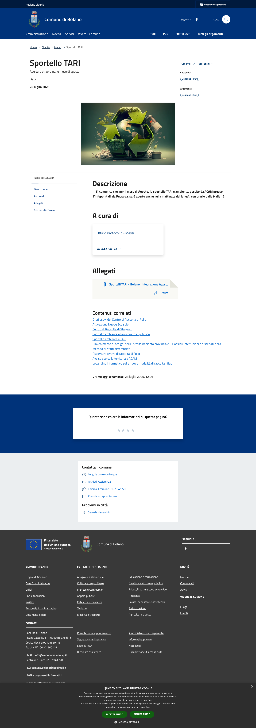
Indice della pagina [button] (44, 178)
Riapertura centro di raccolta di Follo (116, 353)
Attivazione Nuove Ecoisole (110, 324)
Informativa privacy (140, 639)
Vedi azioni (204, 64)
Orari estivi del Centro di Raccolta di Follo (119, 319)
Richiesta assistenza (89, 652)
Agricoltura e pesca (140, 614)
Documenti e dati (36, 615)
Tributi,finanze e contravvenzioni (148, 589)
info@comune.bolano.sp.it (50, 655)
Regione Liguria (35, 4)
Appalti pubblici (86, 596)
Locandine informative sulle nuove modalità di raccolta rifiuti (132, 363)
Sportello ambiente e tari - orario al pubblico (121, 334)
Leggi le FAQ (84, 646)
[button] (128, 722)
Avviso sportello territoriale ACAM (114, 358)
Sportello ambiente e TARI (109, 339)
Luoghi (184, 607)
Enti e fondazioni (35, 596)
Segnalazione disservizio (91, 639)
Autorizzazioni (137, 608)
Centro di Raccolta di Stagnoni (112, 329)
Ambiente (134, 596)
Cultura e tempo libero (90, 583)
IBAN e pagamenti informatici (43, 675)
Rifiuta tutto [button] (142, 714)
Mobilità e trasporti (88, 615)
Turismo (82, 608)
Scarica (164, 293)
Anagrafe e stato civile (90, 577)
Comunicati (187, 583)
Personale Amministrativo (41, 608)
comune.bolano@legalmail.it (49, 667)
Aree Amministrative (38, 583)
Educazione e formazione (143, 577)
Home (33, 47)
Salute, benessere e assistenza (147, 602)
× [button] (252, 686)
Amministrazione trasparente (146, 633)
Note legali (135, 646)
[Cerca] (226, 19)
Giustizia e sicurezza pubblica (146, 583)
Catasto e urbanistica (89, 602)
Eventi (184, 613)
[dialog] (128, 705)
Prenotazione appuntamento (94, 633)
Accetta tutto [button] (114, 714)
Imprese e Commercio (90, 589)
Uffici (29, 589)
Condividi (186, 64)
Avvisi (57, 47)
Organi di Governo (36, 577)
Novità (46, 47)
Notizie (184, 577)
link (148, 707)
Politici (30, 602)
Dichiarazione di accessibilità (145, 652)
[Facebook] (195, 19)
